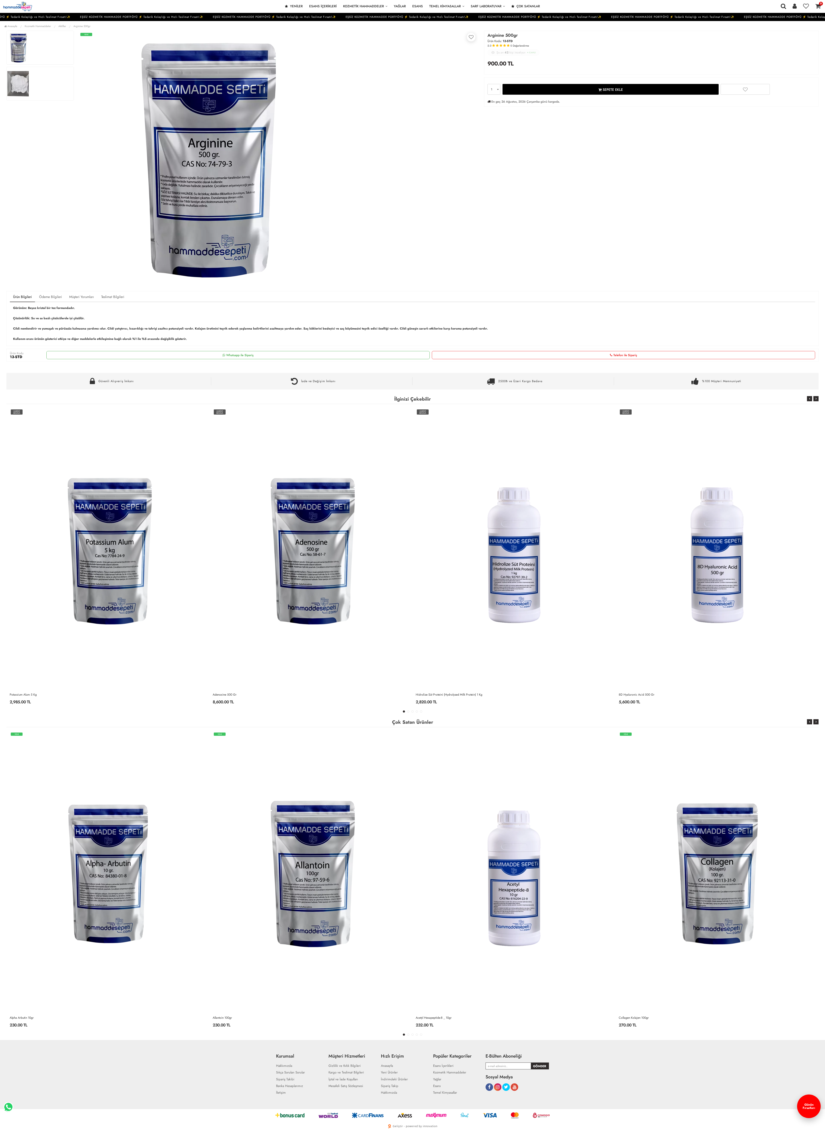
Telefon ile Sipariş (625, 355)
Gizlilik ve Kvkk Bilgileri (344, 1066)
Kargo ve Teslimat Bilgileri (346, 1072)
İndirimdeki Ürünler (394, 1079)
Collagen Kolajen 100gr (431, 1017)
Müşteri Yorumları (81, 296)
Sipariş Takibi (285, 1079)
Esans (417, 6)
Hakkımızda (284, 1066)
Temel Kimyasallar (445, 6)
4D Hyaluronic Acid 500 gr (636, 694)
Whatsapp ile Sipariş (240, 355)
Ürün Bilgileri (22, 296)
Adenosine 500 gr (22, 694)
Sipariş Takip (389, 1086)
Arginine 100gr (628, 1017)
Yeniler (296, 6)
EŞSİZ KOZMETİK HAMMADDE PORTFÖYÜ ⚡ (77, 17)
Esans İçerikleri (323, 6)
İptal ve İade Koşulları (343, 1079)
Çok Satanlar (527, 6)
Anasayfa (12, 26)
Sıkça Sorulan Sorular (290, 1072)
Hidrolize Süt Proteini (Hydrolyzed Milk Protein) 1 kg (246, 694)
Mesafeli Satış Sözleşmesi (345, 1086)
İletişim (281, 1092)
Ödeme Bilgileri (50, 296)
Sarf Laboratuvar (486, 6)
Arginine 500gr (81, 26)
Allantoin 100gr (19, 1017)
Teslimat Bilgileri (112, 296)
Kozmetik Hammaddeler (363, 6)
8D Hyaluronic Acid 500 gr (433, 694)
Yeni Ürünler (389, 1072)
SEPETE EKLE (612, 89)
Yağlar (400, 6)
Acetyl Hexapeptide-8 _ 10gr (231, 1017)
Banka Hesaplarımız (289, 1086)
